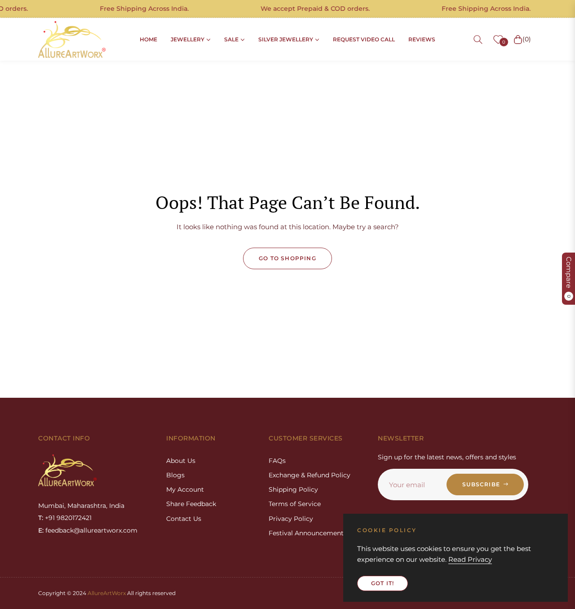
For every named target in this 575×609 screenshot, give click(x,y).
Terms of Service (295, 504)
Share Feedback (191, 504)
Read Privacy (470, 559)
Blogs (175, 475)
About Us (180, 461)
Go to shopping (287, 258)
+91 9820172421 (68, 518)
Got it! (382, 583)
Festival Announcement (306, 533)
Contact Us (183, 519)
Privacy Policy (291, 519)
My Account (185, 489)
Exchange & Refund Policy (309, 475)
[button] (478, 39)
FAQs (277, 461)
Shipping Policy (293, 489)
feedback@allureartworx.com (91, 530)
